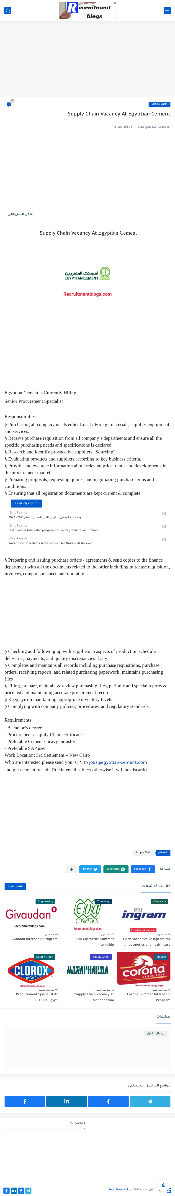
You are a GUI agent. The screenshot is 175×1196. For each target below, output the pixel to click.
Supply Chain (159, 104)
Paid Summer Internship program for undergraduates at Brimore (53, 530)
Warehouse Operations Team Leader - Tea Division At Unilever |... (52, 543)
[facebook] (108, 1101)
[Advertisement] (87, 61)
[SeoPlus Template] (169, 1190)
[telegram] (150, 1101)
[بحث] (7, 10)
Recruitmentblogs (120, 1189)
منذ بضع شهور (159, 989)
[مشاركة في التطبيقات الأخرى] (71, 869)
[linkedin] (66, 1101)
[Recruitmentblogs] (87, 10)
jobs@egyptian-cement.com (118, 763)
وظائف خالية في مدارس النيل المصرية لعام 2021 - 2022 (44, 517)
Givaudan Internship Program (34, 939)
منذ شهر (162, 934)
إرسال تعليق (156, 1033)
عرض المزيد (15, 886)
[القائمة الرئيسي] (167, 10)
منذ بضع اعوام (19, 512)
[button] (143, 869)
